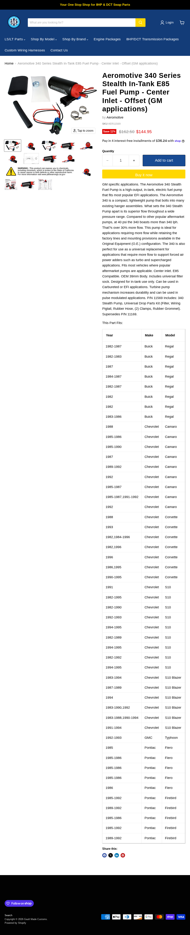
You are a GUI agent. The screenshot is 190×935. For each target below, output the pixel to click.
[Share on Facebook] (104, 855)
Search (8, 915)
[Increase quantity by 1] (134, 160)
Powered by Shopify (15, 923)
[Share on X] (110, 855)
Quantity (108, 151)
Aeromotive (115, 117)
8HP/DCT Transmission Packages (152, 39)
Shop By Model (43, 39)
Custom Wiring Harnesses (25, 50)
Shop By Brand (74, 39)
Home (9, 63)
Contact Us (59, 50)
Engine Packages (107, 39)
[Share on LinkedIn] (116, 855)
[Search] (140, 22)
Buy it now (143, 175)
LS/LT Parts (14, 39)
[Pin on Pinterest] (123, 855)
